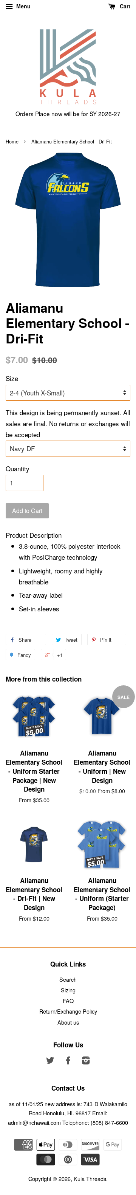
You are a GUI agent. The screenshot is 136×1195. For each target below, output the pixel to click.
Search (68, 979)
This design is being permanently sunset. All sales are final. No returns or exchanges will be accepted (68, 423)
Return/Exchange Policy (68, 1011)
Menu (23, 6)
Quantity (17, 468)
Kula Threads (90, 1178)
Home (12, 141)
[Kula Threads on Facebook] (68, 1061)
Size (12, 378)
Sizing (68, 990)
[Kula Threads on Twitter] (50, 1061)
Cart (124, 6)
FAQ (68, 1000)
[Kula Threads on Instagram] (86, 1061)
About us (68, 1022)
